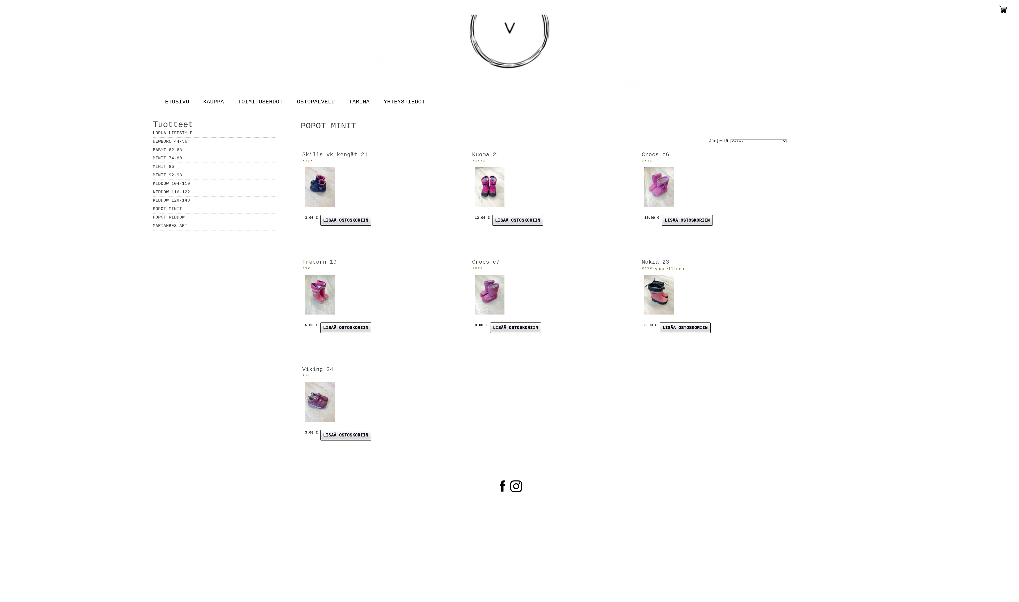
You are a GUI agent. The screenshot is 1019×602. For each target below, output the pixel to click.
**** (307, 161)
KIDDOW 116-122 (171, 192)
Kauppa (213, 102)
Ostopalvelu (316, 102)
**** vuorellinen (663, 269)
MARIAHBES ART (170, 226)
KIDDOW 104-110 (171, 183)
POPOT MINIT (167, 209)
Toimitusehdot (260, 102)
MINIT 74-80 (167, 158)
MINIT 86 (163, 166)
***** (478, 161)
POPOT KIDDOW (169, 217)
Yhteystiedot (404, 102)
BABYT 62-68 (167, 150)
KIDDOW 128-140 (171, 200)
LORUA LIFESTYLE (173, 133)
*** (306, 269)
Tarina (359, 102)
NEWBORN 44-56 (170, 141)
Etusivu (177, 102)
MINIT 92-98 (167, 175)
